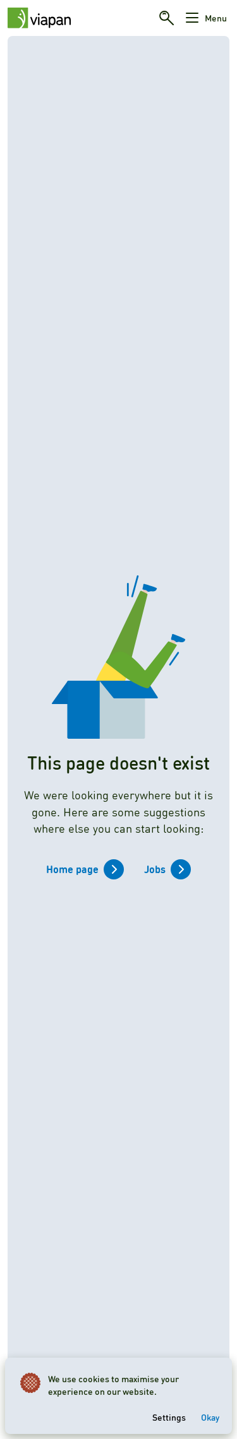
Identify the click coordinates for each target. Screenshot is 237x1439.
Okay (210, 1417)
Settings (169, 1417)
